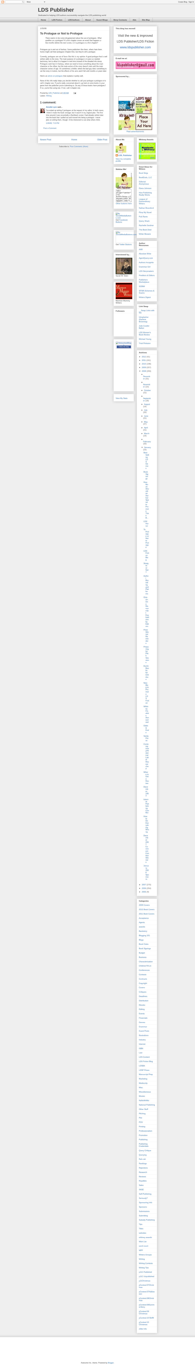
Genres (142, 1022)
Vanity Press (146, 738)
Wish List (142, 1242)
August (147, 404)
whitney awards (145, 1237)
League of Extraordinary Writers (144, 201)
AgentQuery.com (146, 258)
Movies (142, 1096)
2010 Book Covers (146, 909)
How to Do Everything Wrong (146, 824)
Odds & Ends (146, 729)
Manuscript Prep (146, 1074)
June (146, 416)
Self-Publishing (145, 1194)
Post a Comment (49, 128)
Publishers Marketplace (144, 281)
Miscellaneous (145, 1092)
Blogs (141, 940)
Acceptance (144, 918)
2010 (144, 364)
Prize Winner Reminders (146, 636)
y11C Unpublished (146, 1276)
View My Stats (121, 398)
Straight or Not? (146, 567)
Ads (134, 20)
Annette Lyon (51, 107)
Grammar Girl (144, 267)
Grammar (143, 1027)
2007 (144, 885)
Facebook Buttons (122, 221)
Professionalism (145, 1131)
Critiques (142, 992)
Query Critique (145, 1150)
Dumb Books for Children (146, 672)
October (147, 390)
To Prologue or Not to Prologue (146, 538)
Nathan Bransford (146, 208)
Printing (142, 1126)
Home (43, 20)
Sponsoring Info (145, 1202)
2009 (144, 367)
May (146, 422)
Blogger (111, 1363)
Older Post (102, 139)
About (88, 20)
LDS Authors (73, 20)
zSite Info (143, 1329)
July (145, 410)
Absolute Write (145, 254)
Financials (143, 1018)
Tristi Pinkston (145, 343)
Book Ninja (143, 173)
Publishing (143, 1139)
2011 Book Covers (146, 914)
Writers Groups (145, 1255)
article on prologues (55, 76)
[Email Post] (75, 93)
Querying (143, 1155)
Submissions (144, 1211)
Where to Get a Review (146, 777)
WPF (141, 1250)
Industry (142, 1040)
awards (142, 927)
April (146, 428)
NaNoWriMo (144, 1100)
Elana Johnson (145, 188)
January (147, 447)
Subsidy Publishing (147, 1220)
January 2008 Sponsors (146, 872)
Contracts (143, 979)
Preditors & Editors (147, 275)
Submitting (143, 1216)
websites (142, 1233)
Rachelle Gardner (146, 225)
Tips (140, 1224)
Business (142, 957)
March (146, 433)
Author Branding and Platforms (146, 585)
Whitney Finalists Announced (146, 714)
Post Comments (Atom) (79, 146)
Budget (142, 953)
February (147, 441)
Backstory (143, 931)
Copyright (143, 983)
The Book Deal (145, 230)
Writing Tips (144, 1268)
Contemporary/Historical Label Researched (146, 756)
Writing (48, 96)
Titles (141, 1229)
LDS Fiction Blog (146, 555)
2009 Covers (144, 905)
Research (143, 1172)
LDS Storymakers (146, 271)
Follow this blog (124, 347)
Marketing (143, 1079)
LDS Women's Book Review (145, 333)
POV (141, 1122)
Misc (141, 1087)
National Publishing (147, 1105)
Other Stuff (143, 1109)
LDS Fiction (57, 20)
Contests (142, 974)
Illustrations (143, 1035)
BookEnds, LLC (145, 177)
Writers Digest (145, 297)
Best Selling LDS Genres (146, 460)
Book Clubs (143, 944)
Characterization (146, 961)
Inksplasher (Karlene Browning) (144, 319)
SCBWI (142, 286)
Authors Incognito (146, 262)
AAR (141, 249)
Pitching (142, 1113)
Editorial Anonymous (144, 183)
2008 (144, 371)
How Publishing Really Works (145, 194)
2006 (144, 888)
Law (140, 1053)
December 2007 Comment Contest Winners (146, 848)
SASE (141, 1189)
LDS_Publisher (125, 155)
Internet (142, 1044)
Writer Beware (145, 234)
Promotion (143, 1135)
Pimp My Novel (145, 212)
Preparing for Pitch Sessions (146, 654)
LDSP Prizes (144, 1070)
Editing (142, 1009)
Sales (141, 1185)
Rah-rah (142, 1159)
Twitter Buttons (125, 244)
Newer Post (45, 139)
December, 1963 (146, 791)
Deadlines (143, 996)
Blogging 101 (144, 935)
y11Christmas (144, 1281)
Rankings (143, 1163)
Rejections (143, 1168)
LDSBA (142, 1066)
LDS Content (144, 1057)
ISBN (141, 1048)
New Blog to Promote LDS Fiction (146, 693)
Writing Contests (146, 1263)
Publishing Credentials (143, 1145)
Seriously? (143, 1198)
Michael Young (145, 339)
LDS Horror (146, 523)
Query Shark (144, 221)
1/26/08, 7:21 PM (52, 123)
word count (143, 1246)
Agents (142, 922)
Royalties (143, 1181)
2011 (144, 360)
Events (142, 1014)
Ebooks (142, 1005)
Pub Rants (143, 217)
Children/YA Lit (145, 966)
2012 (144, 357)
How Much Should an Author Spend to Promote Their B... (146, 500)
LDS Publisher (56, 10)
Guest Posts (144, 1031)
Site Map (146, 20)
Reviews (142, 1177)
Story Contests (120, 20)
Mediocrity (143, 1083)
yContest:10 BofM (146, 1318)
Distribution (143, 1001)
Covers (142, 987)
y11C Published (145, 1272)
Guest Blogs (102, 20)
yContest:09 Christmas (144, 1312)
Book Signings (146, 475)
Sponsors (143, 1207)
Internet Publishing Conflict (146, 806)
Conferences (144, 970)
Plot (140, 1118)
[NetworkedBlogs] (123, 345)
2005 (144, 892)
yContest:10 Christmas (144, 1323)
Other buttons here (124, 203)
